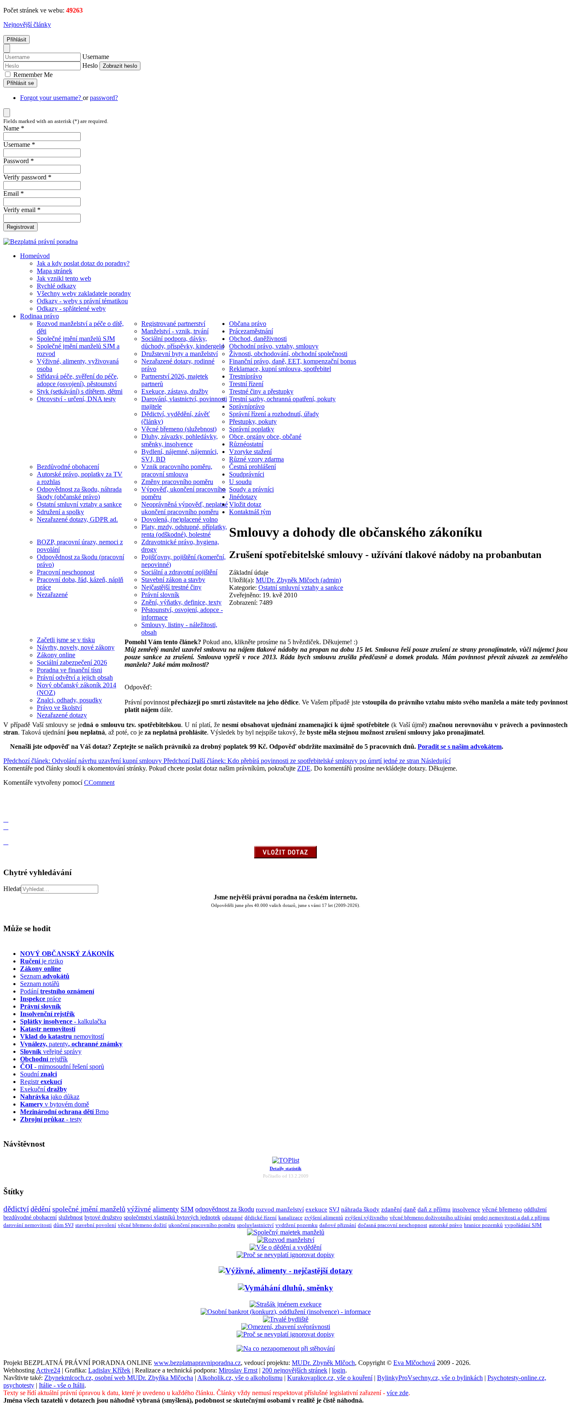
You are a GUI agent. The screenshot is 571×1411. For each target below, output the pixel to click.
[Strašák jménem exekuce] (285, 1304)
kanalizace (290, 1217)
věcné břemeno (502, 1209)
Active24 (48, 1370)
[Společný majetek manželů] (285, 1232)
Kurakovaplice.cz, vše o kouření (329, 1377)
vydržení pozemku (296, 1225)
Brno (64, 1111)
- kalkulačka (63, 1021)
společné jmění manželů (88, 1209)
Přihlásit (16, 39)
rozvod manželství (280, 1209)
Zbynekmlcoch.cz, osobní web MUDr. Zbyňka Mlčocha (118, 1377)
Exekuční (43, 1089)
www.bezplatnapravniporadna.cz (197, 1362)
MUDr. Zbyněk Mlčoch (323, 1362)
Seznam (44, 976)
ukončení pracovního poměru (201, 1225)
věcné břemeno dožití (142, 1225)
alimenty (166, 1209)
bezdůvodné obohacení (30, 1217)
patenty (71, 1043)
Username (95, 56)
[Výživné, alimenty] (286, 1270)
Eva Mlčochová (414, 1362)
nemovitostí (62, 1036)
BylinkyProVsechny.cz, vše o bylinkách (430, 1377)
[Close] (6, 48)
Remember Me (32, 74)
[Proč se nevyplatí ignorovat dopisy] (285, 1334)
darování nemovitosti (27, 1225)
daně (409, 1209)
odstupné (232, 1217)
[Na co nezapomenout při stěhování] (286, 1348)
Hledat (12, 888)
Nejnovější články (27, 24)
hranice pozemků (483, 1225)
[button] (5, 796)
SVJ (334, 1209)
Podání (57, 991)
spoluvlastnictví (255, 1225)
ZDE (304, 768)
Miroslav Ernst (238, 1370)
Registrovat (20, 227)
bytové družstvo (103, 1217)
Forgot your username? (51, 97)
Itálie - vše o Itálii (61, 1385)
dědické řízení (261, 1217)
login (338, 1370)
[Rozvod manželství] (285, 1239)
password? (104, 97)
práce (40, 998)
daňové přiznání (337, 1225)
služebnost (71, 1217)
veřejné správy (51, 1051)
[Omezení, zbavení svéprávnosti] (285, 1326)
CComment (99, 782)
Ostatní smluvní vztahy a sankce (300, 587)
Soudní (38, 1074)
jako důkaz (49, 1096)
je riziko (41, 961)
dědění (41, 1209)
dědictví (16, 1208)
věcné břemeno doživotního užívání (431, 1217)
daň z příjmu (434, 1209)
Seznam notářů (39, 983)
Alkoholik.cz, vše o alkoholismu (240, 1377)
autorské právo (445, 1225)
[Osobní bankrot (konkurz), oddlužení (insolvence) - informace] (286, 1311)
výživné (139, 1209)
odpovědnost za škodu (224, 1209)
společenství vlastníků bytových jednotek (172, 1217)
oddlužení (535, 1209)
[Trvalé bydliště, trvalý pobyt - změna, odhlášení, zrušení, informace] (285, 1319)
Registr (41, 1081)
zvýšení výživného (366, 1217)
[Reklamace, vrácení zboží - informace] (285, 1254)
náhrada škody (360, 1209)
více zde (397, 1392)
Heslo (90, 65)
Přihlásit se (20, 83)
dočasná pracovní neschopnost (392, 1225)
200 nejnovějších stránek (294, 1370)
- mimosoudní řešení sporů (62, 1066)
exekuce (316, 1209)
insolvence (466, 1209)
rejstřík (47, 1013)
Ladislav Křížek (109, 1370)
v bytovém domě (54, 1104)
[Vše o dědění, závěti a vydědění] (285, 1247)
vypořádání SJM (523, 1225)
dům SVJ (64, 1225)
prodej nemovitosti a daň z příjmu (511, 1217)
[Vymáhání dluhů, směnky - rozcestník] (285, 1287)
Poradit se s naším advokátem (460, 746)
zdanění (391, 1209)
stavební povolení (95, 1225)
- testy (51, 1119)
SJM (187, 1209)
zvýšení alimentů (323, 1217)
